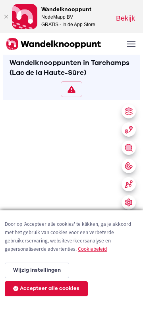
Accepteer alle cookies (49, 288)
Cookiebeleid (92, 249)
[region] (71, 203)
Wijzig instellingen (37, 270)
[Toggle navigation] (131, 44)
